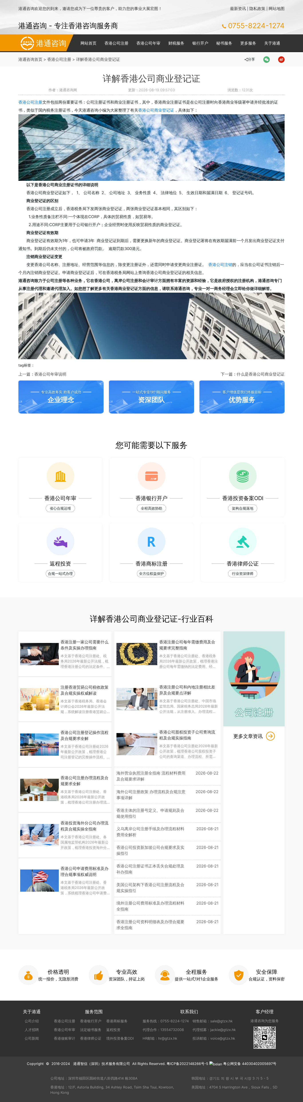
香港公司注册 (116, 43)
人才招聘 (32, 1029)
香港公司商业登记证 (156, 110)
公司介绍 (32, 1021)
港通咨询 (51, 43)
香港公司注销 (220, 264)
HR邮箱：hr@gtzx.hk (160, 1038)
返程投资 (113, 1029)
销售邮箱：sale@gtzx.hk (213, 1021)
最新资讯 (238, 8)
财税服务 (176, 43)
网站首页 (88, 43)
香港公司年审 (148, 43)
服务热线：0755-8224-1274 (166, 1021)
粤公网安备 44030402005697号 (249, 1063)
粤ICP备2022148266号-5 (187, 1063)
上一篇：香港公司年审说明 (42, 374)
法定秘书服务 (90, 1029)
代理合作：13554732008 (163, 1029)
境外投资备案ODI (120, 1038)
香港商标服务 (117, 1021)
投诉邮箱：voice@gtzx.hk (214, 1038)
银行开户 (200, 43)
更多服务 (248, 43)
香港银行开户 (90, 1021)
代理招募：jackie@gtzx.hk (214, 1029)
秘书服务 (224, 43)
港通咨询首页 (30, 59)
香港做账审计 (64, 1038)
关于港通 (272, 43)
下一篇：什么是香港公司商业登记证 (253, 374)
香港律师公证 (90, 1038)
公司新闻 (32, 1038)
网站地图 (277, 8)
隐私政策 (257, 8)
